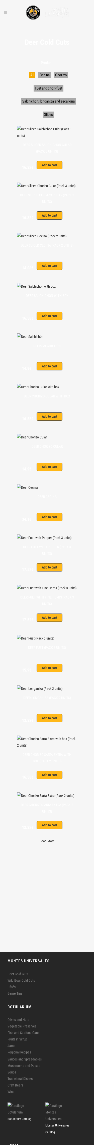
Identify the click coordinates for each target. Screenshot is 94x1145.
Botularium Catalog (19, 1119)
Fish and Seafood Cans (23, 1033)
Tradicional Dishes (20, 1079)
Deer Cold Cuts (18, 974)
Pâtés (12, 987)
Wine (11, 1092)
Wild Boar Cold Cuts (21, 980)
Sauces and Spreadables (25, 1059)
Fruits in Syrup (17, 1039)
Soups (12, 1072)
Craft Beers (15, 1085)
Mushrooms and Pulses (24, 1066)
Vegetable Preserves (22, 1026)
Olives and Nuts (18, 1020)
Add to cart (49, 165)
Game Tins (15, 993)
